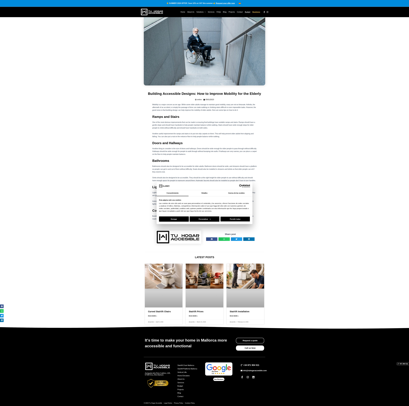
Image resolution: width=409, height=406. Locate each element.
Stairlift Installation (239, 311)
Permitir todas (235, 219)
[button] (2, 306)
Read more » (152, 316)
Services (211, 12)
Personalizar (203, 219)
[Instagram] (267, 12)
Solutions (200, 12)
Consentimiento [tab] (173, 193)
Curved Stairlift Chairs (159, 311)
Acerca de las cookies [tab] (236, 193)
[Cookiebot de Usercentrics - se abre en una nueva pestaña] (240, 185)
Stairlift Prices (196, 311)
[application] (205, 12)
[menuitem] (240, 3)
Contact (240, 12)
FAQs (219, 12)
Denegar (174, 219)
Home (183, 12)
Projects (232, 12)
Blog (224, 12)
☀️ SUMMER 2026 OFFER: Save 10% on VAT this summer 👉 (200, 3)
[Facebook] (264, 12)
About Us (190, 12)
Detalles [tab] (205, 193)
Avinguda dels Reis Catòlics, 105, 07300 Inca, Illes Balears (157, 374)
